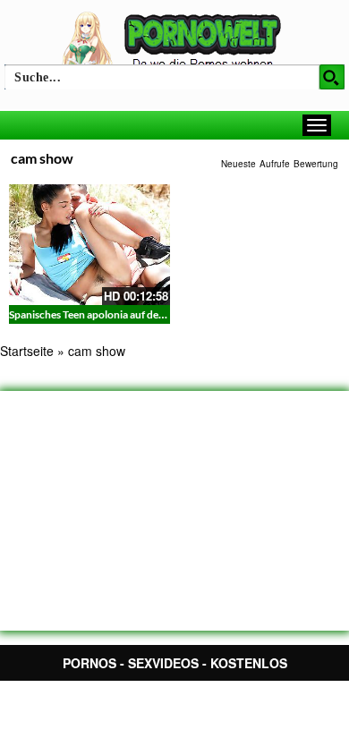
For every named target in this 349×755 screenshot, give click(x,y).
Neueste (238, 163)
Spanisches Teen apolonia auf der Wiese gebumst (123, 314)
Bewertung (316, 163)
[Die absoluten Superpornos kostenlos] (174, 42)
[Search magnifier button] (332, 76)
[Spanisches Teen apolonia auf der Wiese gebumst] (89, 244)
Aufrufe (275, 163)
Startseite (27, 351)
